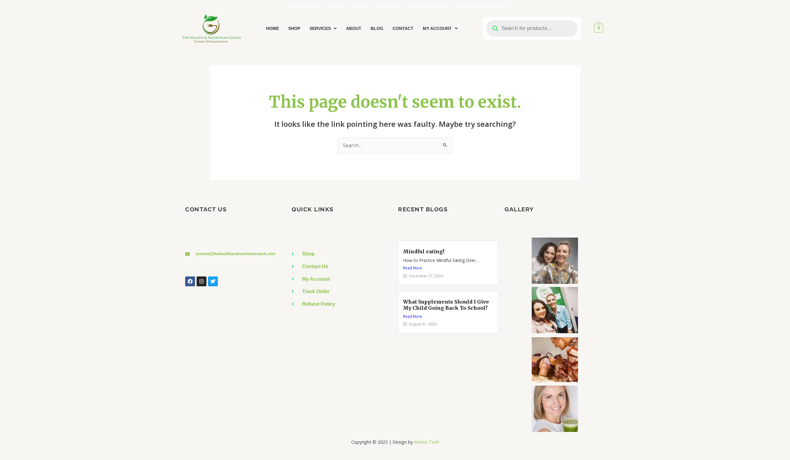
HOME (272, 28)
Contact (403, 28)
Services (320, 28)
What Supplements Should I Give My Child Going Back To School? (446, 305)
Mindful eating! (423, 251)
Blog (377, 28)
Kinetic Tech (426, 442)
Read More (412, 268)
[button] (323, 28)
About (353, 28)
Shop (294, 28)
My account (437, 28)
